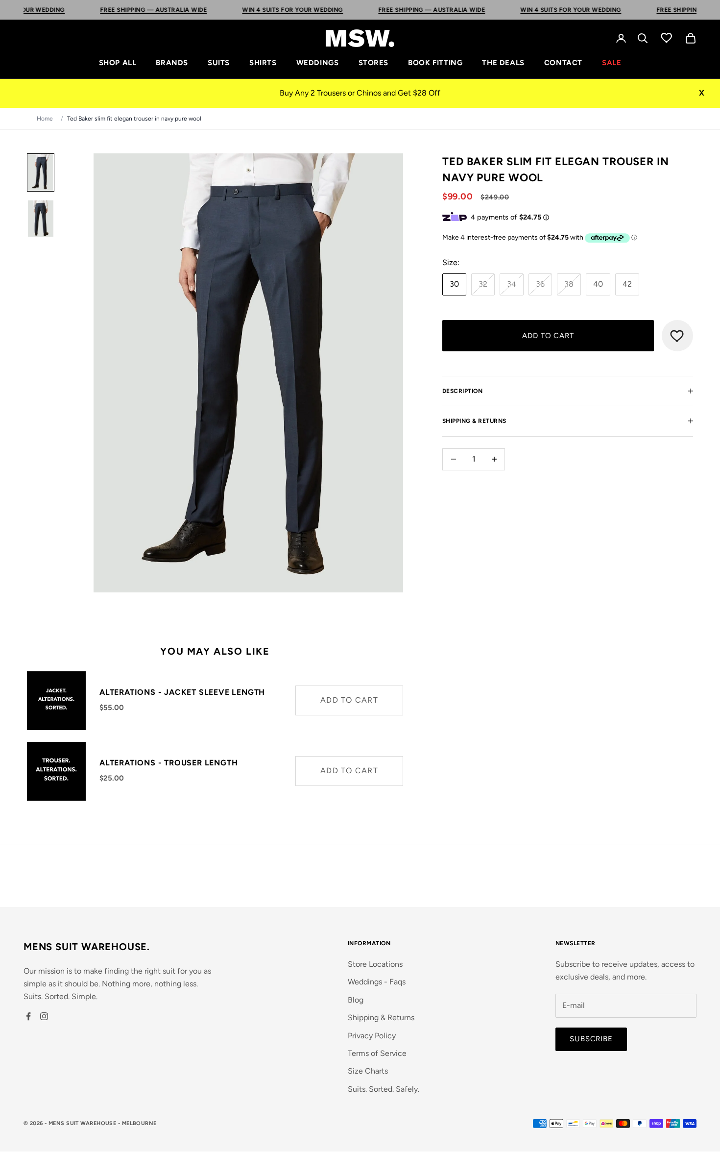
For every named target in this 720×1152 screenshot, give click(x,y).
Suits (219, 62)
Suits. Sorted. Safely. (383, 1089)
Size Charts (368, 1071)
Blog (355, 1000)
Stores (374, 62)
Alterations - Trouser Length (168, 762)
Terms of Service (377, 1053)
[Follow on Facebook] (28, 1016)
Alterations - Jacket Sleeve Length (182, 692)
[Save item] (677, 335)
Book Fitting (435, 62)
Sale (611, 62)
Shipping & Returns (381, 1017)
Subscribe (591, 1038)
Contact (563, 62)
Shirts (263, 62)
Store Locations (375, 964)
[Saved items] (666, 37)
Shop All (118, 62)
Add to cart (548, 335)
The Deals (503, 62)
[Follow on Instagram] (44, 1016)
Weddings (317, 62)
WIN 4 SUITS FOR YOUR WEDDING (257, 9)
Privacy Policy (372, 1035)
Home (45, 118)
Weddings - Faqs (377, 981)
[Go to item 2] (40, 218)
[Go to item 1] (40, 172)
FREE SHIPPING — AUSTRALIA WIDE (118, 9)
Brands (172, 62)
